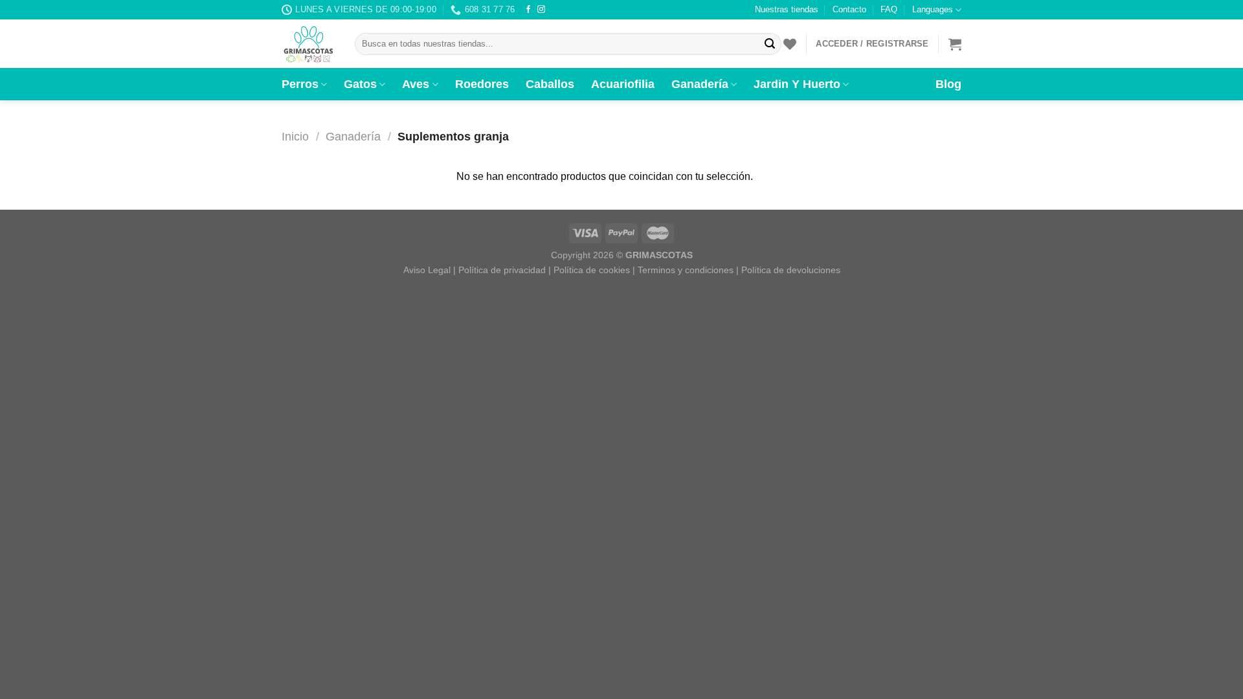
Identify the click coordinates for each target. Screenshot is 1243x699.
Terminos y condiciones (685, 270)
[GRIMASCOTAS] (308, 44)
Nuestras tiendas (786, 9)
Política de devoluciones (790, 270)
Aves (415, 84)
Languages (932, 9)
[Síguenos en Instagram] (541, 9)
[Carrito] (954, 44)
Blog (948, 84)
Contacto (849, 9)
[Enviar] (770, 44)
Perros (300, 84)
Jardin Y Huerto (797, 84)
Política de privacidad (502, 270)
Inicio (295, 136)
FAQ (888, 9)
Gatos (360, 84)
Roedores (482, 84)
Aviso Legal (427, 270)
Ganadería (699, 84)
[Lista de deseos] (789, 44)
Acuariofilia (623, 84)
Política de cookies (592, 270)
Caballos (550, 84)
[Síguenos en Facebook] (528, 9)
